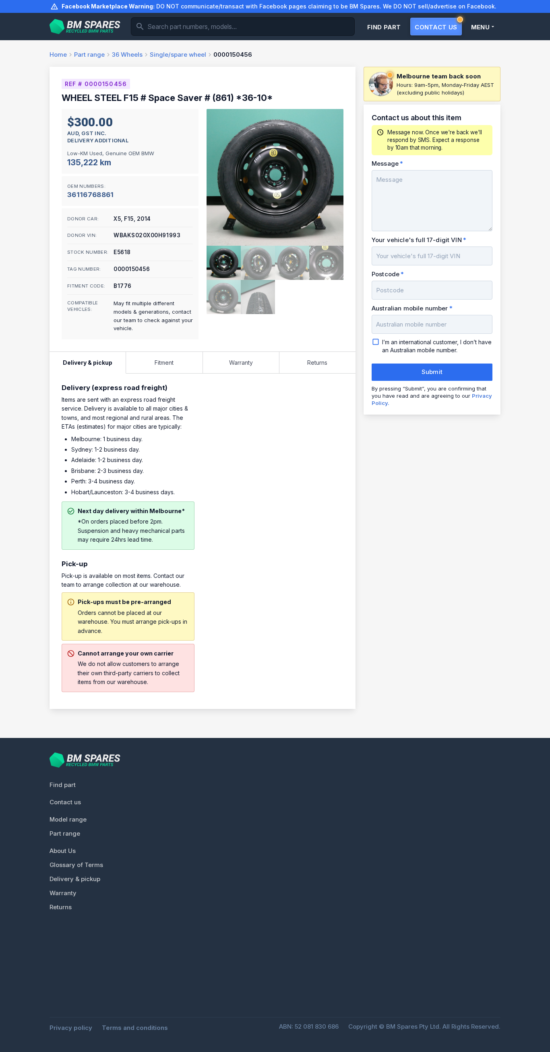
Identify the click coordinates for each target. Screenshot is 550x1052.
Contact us (65, 802)
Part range (65, 833)
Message (385, 163)
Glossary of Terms (76, 865)
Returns (61, 907)
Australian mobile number (410, 308)
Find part (63, 785)
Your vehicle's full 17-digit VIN (417, 240)
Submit (432, 372)
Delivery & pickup (75, 879)
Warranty (63, 893)
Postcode (385, 274)
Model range (68, 819)
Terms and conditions (135, 1027)
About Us (63, 851)
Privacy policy (71, 1027)
